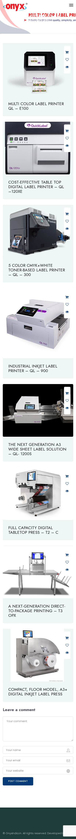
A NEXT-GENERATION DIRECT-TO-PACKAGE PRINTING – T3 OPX (36, 610)
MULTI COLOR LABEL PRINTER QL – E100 (36, 106)
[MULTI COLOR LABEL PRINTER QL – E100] (38, 69)
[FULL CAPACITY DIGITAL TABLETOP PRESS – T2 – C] (38, 493)
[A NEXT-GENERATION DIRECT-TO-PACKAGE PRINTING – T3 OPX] (38, 572)
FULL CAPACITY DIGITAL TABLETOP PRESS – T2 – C (33, 530)
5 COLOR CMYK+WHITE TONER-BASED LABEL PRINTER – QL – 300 (36, 269)
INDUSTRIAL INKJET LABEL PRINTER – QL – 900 (32, 368)
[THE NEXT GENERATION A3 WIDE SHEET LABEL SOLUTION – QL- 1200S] (38, 410)
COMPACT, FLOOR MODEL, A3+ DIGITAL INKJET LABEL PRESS (37, 691)
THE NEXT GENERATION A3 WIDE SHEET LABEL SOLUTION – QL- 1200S (37, 449)
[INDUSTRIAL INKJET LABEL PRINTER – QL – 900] (38, 323)
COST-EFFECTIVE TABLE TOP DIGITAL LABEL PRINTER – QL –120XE (36, 186)
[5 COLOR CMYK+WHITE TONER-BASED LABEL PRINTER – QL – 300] (38, 231)
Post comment (18, 781)
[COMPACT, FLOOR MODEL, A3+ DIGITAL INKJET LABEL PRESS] (38, 655)
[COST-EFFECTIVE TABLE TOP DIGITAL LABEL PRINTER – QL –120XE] (38, 148)
